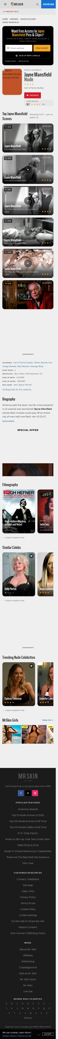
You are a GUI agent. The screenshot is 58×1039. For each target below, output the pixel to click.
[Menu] (5, 4)
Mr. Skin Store (28, 979)
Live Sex (27, 991)
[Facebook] (21, 793)
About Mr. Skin (27, 949)
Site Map (28, 885)
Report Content (28, 927)
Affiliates (28, 955)
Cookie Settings (28, 915)
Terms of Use (24, 61)
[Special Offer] (27, 455)
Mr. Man (28, 985)
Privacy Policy (10, 61)
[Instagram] (35, 793)
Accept (47, 1034)
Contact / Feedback (28, 879)
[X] (28, 793)
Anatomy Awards (28, 809)
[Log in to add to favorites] (31, 556)
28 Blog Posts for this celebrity (16, 389)
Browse (14, 19)
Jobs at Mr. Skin (28, 973)
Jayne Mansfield (12, 146)
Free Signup (42, 48)
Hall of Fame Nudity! (23, 362)
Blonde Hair (46, 362)
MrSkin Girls (12, 11)
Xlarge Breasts (9, 366)
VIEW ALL (28, 1018)
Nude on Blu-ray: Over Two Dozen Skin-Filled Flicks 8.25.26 (28, 842)
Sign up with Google (29, 56)
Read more (8, 421)
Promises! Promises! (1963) (15, 149)
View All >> (47, 720)
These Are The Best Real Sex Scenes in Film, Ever (28, 860)
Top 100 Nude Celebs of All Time (28, 827)
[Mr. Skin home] (16, 4)
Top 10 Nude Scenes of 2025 (28, 815)
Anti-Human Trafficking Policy (28, 933)
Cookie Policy (28, 909)
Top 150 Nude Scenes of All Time (28, 821)
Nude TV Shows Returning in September (27, 851)
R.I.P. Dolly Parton (28, 833)
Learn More (24, 1032)
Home (5, 19)
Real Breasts (23, 366)
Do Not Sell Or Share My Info (27, 921)
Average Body (36, 366)
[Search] (37, 4)
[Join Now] (48, 4)
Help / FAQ (28, 891)
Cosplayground (28, 967)
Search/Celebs (28, 19)
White (37, 362)
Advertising (27, 961)
